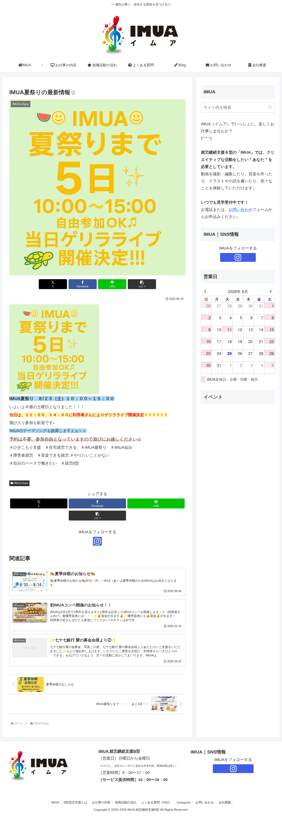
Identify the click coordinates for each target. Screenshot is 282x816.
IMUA (55, 802)
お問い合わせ (240, 209)
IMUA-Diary (21, 483)
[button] (142, 284)
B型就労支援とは (75, 802)
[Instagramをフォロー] (97, 541)
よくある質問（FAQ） (156, 802)
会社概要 (225, 802)
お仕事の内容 (101, 802)
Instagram (184, 802)
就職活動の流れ (126, 802)
